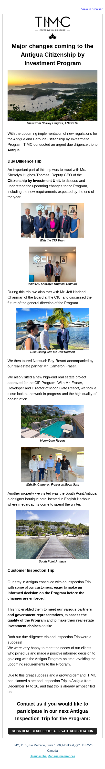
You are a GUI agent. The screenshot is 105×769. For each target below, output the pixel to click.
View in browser (92, 9)
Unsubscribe (38, 756)
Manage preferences (61, 756)
